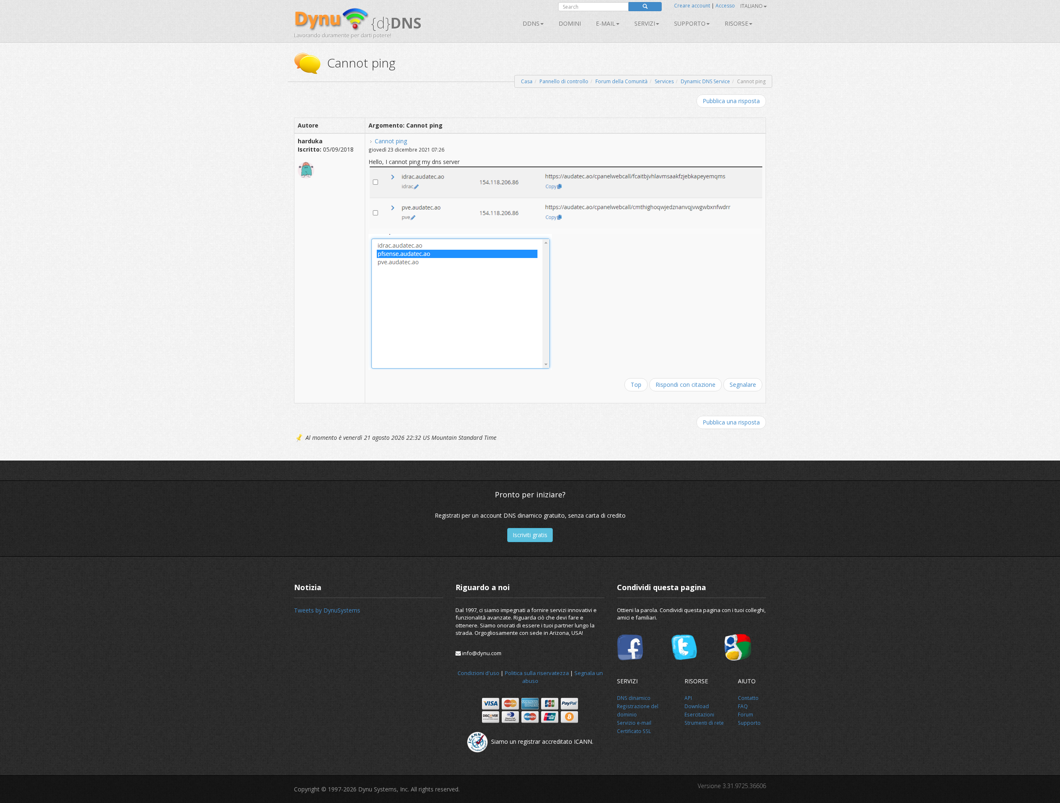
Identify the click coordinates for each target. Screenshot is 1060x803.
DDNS (531, 23)
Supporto (690, 23)
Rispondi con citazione (685, 384)
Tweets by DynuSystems (327, 610)
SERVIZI (644, 23)
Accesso (725, 5)
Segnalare (743, 384)
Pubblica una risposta (731, 101)
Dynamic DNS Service (705, 81)
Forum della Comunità (621, 81)
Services (664, 81)
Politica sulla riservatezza (537, 673)
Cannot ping (391, 141)
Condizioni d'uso (478, 673)
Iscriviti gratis (530, 535)
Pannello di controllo (564, 81)
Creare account (692, 5)
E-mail (605, 23)
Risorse (736, 23)
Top (636, 384)
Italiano (751, 6)
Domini (570, 23)
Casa (526, 81)
